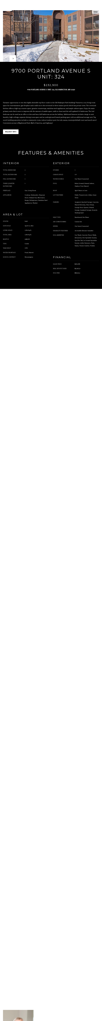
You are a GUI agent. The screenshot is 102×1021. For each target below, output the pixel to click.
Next (13, 58)
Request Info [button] (10, 132)
